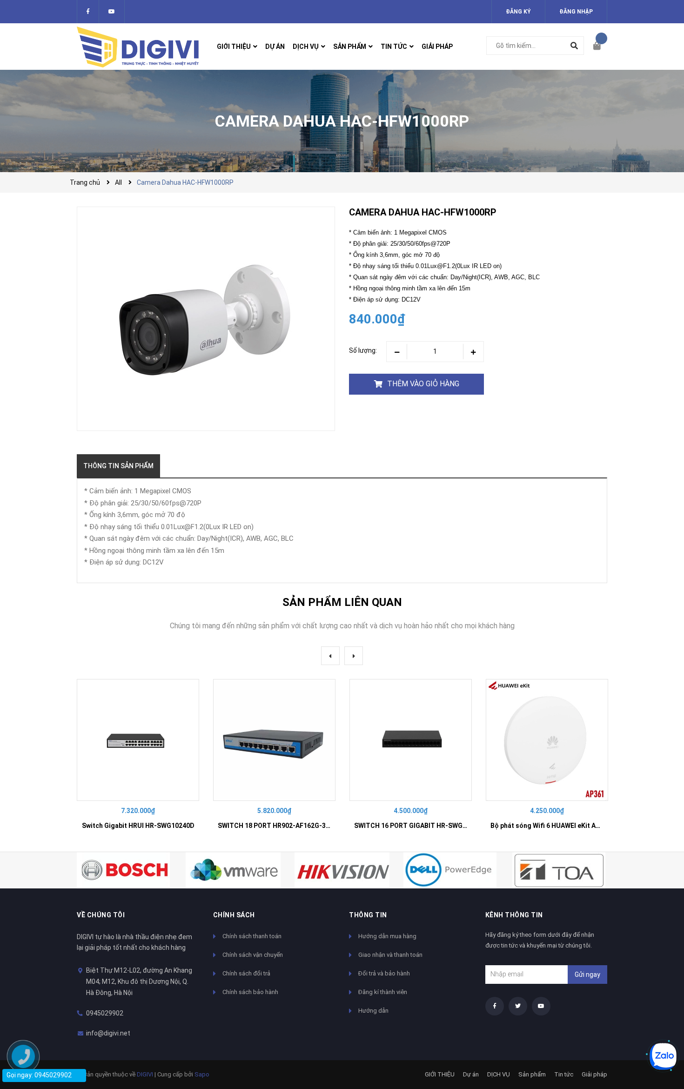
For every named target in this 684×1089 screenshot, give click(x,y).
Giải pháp (594, 1074)
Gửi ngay (587, 974)
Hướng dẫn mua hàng (387, 936)
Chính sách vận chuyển (252, 954)
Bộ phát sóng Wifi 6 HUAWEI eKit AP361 (550, 825)
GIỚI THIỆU (440, 1074)
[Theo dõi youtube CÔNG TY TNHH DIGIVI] (541, 1006)
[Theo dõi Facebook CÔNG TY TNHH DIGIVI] (88, 11)
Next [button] (353, 655)
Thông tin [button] (368, 915)
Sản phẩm (532, 1074)
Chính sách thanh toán (252, 936)
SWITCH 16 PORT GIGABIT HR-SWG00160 (417, 825)
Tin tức (563, 1074)
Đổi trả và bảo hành (384, 973)
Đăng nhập (576, 11)
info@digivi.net (108, 1033)
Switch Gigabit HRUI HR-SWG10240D (138, 825)
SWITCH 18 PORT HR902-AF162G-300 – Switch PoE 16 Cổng (310, 825)
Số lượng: (363, 350)
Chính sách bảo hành (250, 991)
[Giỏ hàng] (600, 46)
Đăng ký (518, 11)
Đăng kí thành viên (382, 991)
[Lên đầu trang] (658, 1025)
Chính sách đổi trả (246, 973)
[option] (138, 758)
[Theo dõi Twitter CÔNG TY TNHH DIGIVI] (111, 11)
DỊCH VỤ (498, 1074)
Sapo (201, 1074)
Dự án (471, 1074)
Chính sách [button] (234, 915)
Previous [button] (330, 655)
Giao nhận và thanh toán (390, 954)
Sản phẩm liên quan (342, 602)
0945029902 (104, 1013)
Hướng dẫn (373, 1010)
